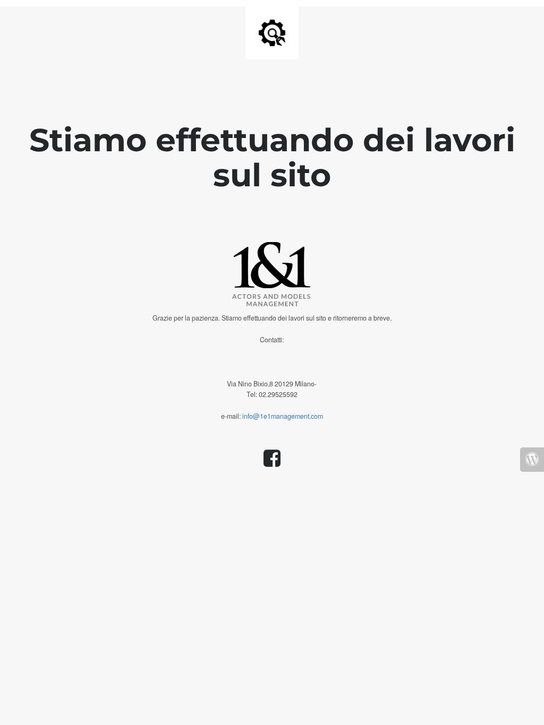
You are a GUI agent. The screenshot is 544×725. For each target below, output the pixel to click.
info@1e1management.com (282, 416)
